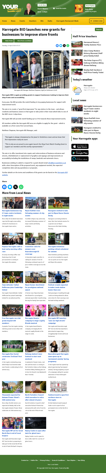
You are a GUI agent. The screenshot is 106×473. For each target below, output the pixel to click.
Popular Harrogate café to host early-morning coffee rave (12, 249)
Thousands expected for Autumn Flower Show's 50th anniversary (11, 397)
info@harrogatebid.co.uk (57, 163)
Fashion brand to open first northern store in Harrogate (58, 397)
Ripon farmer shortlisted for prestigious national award (34, 287)
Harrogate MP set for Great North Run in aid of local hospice (12, 433)
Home (4, 21)
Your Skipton (71, 460)
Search (99, 29)
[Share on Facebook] (57, 45)
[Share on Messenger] (60, 45)
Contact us (24, 460)
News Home (9, 41)
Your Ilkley (81, 460)
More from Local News (24, 41)
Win (41, 21)
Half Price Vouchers (85, 36)
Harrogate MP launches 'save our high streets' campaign (57, 320)
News (13, 21)
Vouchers (32, 21)
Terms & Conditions (58, 460)
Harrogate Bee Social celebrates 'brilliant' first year (12, 356)
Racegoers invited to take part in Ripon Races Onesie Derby (58, 213)
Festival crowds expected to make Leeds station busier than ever (58, 287)
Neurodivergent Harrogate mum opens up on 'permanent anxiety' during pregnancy (58, 358)
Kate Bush (89, 9)
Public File (34, 460)
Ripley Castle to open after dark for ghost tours (35, 432)
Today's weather (82, 79)
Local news (79, 100)
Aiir (67, 468)
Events (22, 21)
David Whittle (43, 9)
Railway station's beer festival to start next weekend (33, 356)
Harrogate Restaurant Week (67, 21)
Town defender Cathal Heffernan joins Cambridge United (12, 287)
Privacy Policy (45, 460)
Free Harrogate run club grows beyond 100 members (11, 320)
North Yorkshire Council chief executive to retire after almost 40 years (34, 397)
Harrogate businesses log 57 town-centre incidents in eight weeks (12, 213)
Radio (50, 21)
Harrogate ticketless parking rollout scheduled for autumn (58, 249)
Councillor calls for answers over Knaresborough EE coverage (32, 250)
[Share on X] (64, 45)
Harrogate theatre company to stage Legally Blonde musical (35, 320)
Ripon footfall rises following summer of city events (34, 213)
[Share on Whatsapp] (67, 45)
